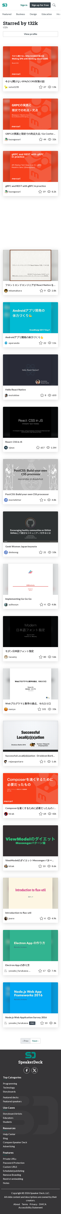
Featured (6, 14)
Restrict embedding (13, 1178)
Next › (35, 1040)
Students (7, 1121)
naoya (11, 709)
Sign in (23, 5)
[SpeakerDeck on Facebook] (27, 1070)
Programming (10, 1083)
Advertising (9, 1146)
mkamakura (15, 290)
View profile (30, 34)
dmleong (13, 552)
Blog (5, 1138)
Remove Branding (12, 1174)
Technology (9, 1087)
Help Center (9, 1134)
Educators (8, 1117)
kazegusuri (14, 139)
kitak (11, 866)
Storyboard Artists (12, 1113)
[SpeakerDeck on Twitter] (34, 1070)
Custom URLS (10, 1166)
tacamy (12, 656)
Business (20, 14)
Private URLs (9, 1158)
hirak (11, 813)
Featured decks (11, 1097)
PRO (32, 971)
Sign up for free (40, 5)
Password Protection (13, 1162)
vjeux (11, 447)
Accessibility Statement (31, 1207)
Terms (25, 1204)
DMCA (42, 1204)
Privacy (33, 1204)
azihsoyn (13, 604)
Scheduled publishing (13, 1170)
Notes (6, 1182)
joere (11, 918)
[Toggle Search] (54, 5)
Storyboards (9, 1091)
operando (14, 342)
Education (47, 14)
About (16, 1204)
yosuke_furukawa (18, 970)
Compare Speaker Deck (15, 1142)
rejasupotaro (15, 761)
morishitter (14, 499)
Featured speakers (12, 1101)
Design (33, 14)
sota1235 (13, 86)
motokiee (13, 395)
